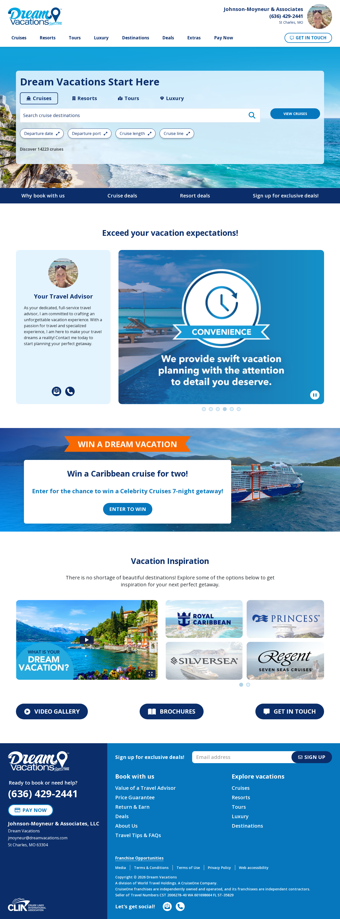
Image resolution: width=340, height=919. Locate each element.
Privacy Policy (219, 867)
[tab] (39, 98)
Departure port (87, 133)
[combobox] (140, 115)
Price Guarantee (135, 797)
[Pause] (315, 395)
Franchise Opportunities (139, 858)
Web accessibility (254, 867)
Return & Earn (132, 806)
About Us (126, 825)
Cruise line (174, 133)
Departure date (39, 133)
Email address (205, 753)
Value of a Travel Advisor (145, 788)
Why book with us (43, 195)
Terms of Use (188, 867)
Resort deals (195, 195)
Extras (194, 38)
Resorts (48, 38)
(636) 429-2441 (43, 793)
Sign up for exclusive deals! (286, 195)
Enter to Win (127, 509)
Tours (75, 38)
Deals (168, 38)
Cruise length (133, 133)
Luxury (101, 38)
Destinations (135, 38)
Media (120, 867)
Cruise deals (122, 195)
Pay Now (223, 38)
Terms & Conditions (151, 867)
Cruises (18, 38)
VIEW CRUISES (295, 113)
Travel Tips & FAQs (138, 835)
